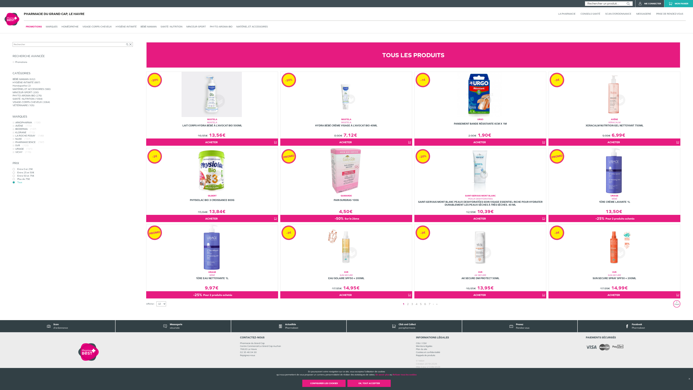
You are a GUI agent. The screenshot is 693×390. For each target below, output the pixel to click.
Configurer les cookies (324, 383)
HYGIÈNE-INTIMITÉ (126, 26)
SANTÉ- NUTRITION (171, 26)
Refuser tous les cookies (405, 374)
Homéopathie (70, 26)
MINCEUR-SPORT (196, 26)
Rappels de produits (425, 355)
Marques (52, 26)
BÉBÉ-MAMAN (149, 26)
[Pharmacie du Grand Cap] (88, 352)
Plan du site (421, 349)
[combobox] (604, 3)
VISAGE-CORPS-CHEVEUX (97, 26)
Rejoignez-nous (247, 355)
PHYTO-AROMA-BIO (221, 26)
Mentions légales (424, 346)
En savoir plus (382, 374)
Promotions (34, 26)
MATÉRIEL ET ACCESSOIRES (252, 26)
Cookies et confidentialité (428, 352)
